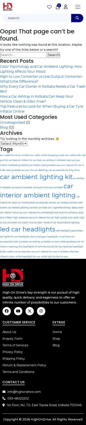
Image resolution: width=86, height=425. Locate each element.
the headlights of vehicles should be (38, 246)
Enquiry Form (12, 338)
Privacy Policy (13, 352)
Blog (4, 127)
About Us (9, 332)
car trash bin (45, 207)
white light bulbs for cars (54, 256)
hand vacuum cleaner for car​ (28, 212)
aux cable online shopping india (47, 155)
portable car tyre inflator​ (54, 241)
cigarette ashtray (62, 207)
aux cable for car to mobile (14, 155)
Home (57, 332)
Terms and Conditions (18, 372)
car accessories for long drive (64, 170)
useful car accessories (18, 251)
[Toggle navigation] (77, 7)
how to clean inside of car (42, 222)
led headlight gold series (69, 230)
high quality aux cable (66, 217)
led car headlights (27, 229)
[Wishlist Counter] (49, 7)
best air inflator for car (24, 160)
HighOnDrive (41, 419)
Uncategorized (12, 122)
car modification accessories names (37, 202)
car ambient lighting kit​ (36, 177)
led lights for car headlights (15, 236)
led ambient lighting (68, 222)
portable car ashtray (29, 241)
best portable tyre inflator (27, 165)
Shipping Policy (14, 358)
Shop (56, 338)
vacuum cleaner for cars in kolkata (49, 251)
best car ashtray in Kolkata (51, 160)
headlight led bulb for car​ (57, 212)
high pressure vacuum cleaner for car (33, 217)
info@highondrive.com (24, 392)
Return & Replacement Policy (24, 365)
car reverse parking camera (22, 207)
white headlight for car (27, 256)
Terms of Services (15, 345)
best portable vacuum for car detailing (27, 170)
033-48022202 (18, 398)
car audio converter (21, 187)
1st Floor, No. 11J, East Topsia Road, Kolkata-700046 (44, 405)
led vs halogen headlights (44, 236)
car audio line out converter (48, 187)
